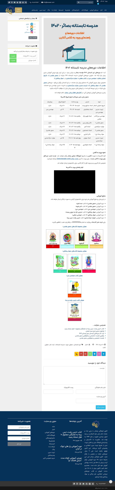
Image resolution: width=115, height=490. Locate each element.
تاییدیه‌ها (61, 10)
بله (28, 30)
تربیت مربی (42, 10)
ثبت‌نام (19, 444)
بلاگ (48, 10)
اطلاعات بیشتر (32, 38)
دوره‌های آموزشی (94, 10)
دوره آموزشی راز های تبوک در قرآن (71, 447)
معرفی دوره (69, 345)
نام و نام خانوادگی (100, 387)
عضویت (13, 56)
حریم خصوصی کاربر (49, 458)
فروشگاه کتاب (84, 10)
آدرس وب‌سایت (101, 396)
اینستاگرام (27, 32)
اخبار (101, 10)
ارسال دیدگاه (100, 407)
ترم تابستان (77, 345)
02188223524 (35, 2)
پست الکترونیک (68, 387)
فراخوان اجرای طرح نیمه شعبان (95, 331)
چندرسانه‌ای (35, 10)
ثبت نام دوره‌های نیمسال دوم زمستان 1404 (91, 333)
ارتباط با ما (54, 10)
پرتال (96, 488)
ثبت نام (51, 345)
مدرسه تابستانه (60, 345)
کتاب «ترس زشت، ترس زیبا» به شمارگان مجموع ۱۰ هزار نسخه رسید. (84, 329)
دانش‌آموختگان (75, 10)
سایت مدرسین (18, 10)
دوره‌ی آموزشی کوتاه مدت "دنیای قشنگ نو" (71, 459)
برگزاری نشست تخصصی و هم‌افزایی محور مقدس (89, 336)
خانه (105, 10)
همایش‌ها (67, 10)
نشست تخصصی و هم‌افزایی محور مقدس (92, 338)
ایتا (28, 27)
